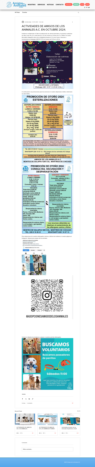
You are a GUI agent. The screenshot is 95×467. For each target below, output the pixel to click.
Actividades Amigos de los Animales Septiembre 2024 (69, 428)
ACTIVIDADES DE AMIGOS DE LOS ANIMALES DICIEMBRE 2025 (24, 428)
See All (78, 411)
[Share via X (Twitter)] (25, 399)
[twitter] (89, 7)
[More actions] (72, 22)
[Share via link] (32, 399)
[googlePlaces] (87, 7)
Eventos (24, 12)
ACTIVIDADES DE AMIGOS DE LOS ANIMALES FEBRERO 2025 (47, 428)
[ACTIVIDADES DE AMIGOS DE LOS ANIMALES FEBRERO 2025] (47, 419)
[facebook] (84, 7)
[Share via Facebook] (22, 399)
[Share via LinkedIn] (29, 399)
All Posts (17, 12)
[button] (78, 12)
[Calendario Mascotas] (25, 419)
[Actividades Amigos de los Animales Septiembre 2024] (70, 419)
